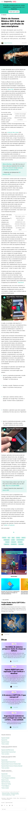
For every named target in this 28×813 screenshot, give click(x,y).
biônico (23, 537)
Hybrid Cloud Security (5, 781)
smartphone (13, 544)
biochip (18, 537)
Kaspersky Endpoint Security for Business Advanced (11, 765)
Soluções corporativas (6, 770)
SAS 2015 (20, 542)
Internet (7, 542)
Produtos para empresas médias (8, 756)
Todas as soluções (5, 743)
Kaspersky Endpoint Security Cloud (8, 751)
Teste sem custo (14, 11)
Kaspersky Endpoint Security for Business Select (11, 763)
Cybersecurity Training (6, 783)
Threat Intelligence (5, 785)
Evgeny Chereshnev (8, 42)
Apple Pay (10, 89)
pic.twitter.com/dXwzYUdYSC (11, 169)
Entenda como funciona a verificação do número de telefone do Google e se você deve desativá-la (10, 592)
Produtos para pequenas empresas (9, 746)
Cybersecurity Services (6, 775)
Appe (13, 537)
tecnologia (21, 544)
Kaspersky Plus (4, 739)
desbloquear (6, 539)
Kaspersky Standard (5, 737)
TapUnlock (21, 282)
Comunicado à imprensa (6, 799)
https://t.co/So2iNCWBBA (12, 485)
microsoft (13, 542)
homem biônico (20, 539)
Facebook (11, 525)
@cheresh (20, 168)
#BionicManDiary (7, 164)
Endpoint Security (5, 779)
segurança (6, 544)
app (9, 537)
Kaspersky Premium (5, 741)
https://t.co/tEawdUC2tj (9, 168)
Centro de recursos (23, 798)
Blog (18, 798)
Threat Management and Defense (8, 777)
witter (6, 525)
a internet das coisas (12, 132)
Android (4, 14)
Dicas (14, 643)
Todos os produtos (5, 753)
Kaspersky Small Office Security (7, 749)
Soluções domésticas (6, 734)
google (13, 539)
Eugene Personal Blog (8, 802)
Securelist (3, 802)
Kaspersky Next (4, 759)
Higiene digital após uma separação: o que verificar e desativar (14, 671)
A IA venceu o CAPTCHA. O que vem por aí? (14, 696)
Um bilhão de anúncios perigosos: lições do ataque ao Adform (14, 649)
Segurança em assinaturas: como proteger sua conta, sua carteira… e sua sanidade (14, 718)
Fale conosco (3, 798)
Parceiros (14, 798)
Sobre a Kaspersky (9, 798)
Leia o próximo (6, 599)
